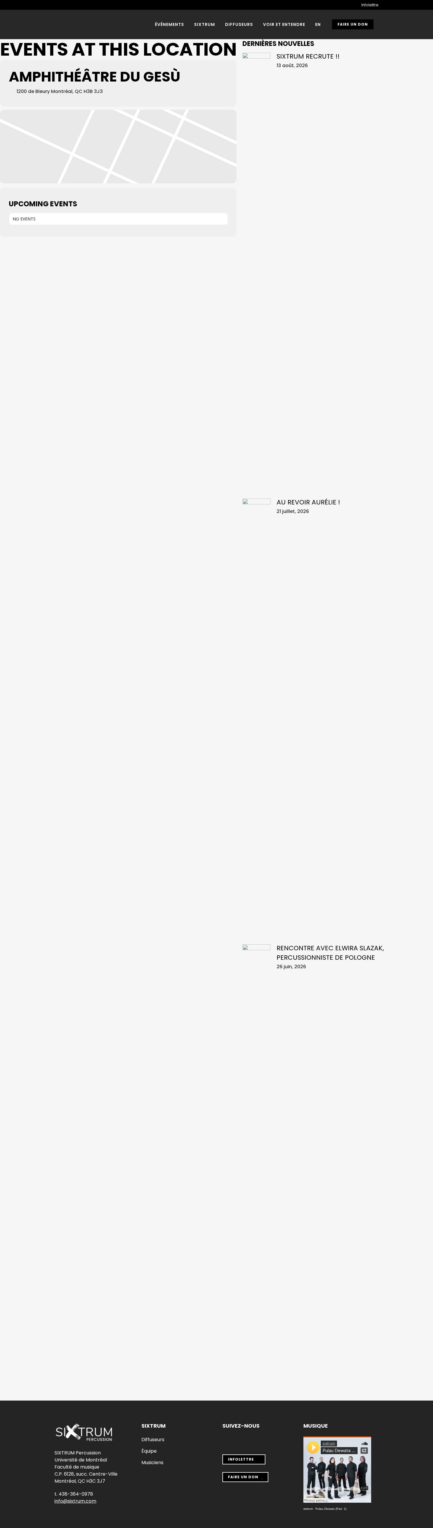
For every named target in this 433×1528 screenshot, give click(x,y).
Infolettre (370, 5)
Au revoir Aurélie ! (308, 502)
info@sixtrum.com (75, 1501)
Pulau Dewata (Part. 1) (330, 1508)
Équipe (149, 1451)
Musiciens (152, 1462)
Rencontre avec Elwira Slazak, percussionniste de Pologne (330, 953)
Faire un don (353, 24)
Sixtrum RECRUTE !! (308, 56)
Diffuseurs (152, 1439)
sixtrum (308, 1508)
